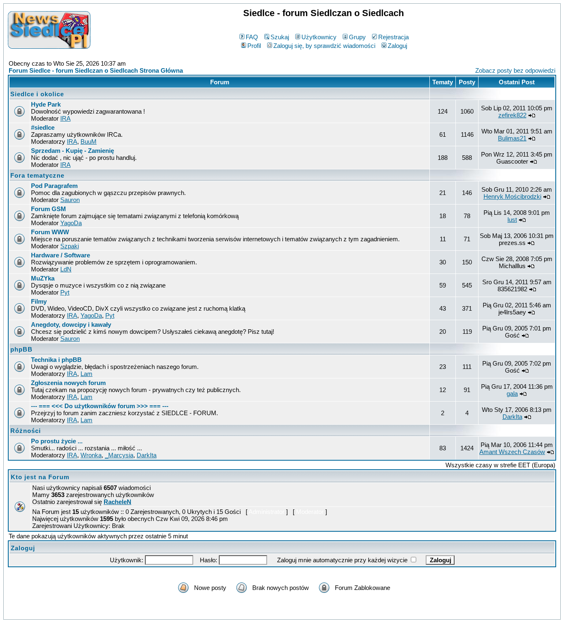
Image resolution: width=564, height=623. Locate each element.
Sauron (70, 199)
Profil (254, 45)
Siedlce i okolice (37, 93)
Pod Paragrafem (54, 185)
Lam (86, 373)
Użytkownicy (319, 36)
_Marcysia (119, 455)
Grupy (357, 36)
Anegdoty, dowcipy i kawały (71, 324)
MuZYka (43, 278)
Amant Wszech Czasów (512, 451)
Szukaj (279, 36)
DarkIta (512, 416)
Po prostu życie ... (57, 441)
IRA (65, 118)
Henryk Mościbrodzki (512, 196)
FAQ (252, 36)
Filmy (39, 301)
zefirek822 (512, 115)
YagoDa (71, 222)
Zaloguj (397, 45)
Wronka (91, 455)
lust (512, 219)
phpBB (21, 349)
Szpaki (69, 246)
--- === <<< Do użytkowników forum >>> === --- (99, 405)
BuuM (89, 141)
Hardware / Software (60, 255)
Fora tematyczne (37, 175)
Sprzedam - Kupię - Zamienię (72, 150)
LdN (65, 269)
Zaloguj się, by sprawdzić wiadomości (324, 45)
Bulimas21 (512, 138)
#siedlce (43, 127)
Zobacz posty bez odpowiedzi (515, 70)
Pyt (64, 292)
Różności (25, 430)
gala (512, 393)
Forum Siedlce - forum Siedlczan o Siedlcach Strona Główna (96, 70)
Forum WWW (50, 231)
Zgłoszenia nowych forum (68, 382)
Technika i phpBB (56, 359)
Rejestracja (393, 36)
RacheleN (117, 501)
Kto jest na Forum (40, 476)
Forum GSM (48, 208)
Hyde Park (46, 104)
